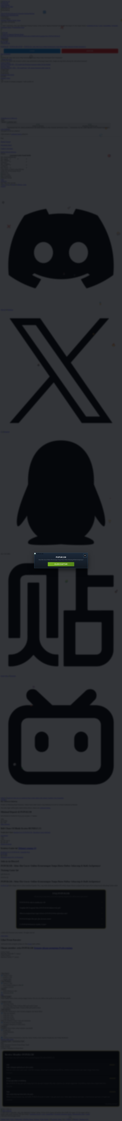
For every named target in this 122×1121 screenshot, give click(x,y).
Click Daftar (61, 564)
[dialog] (61, 560)
